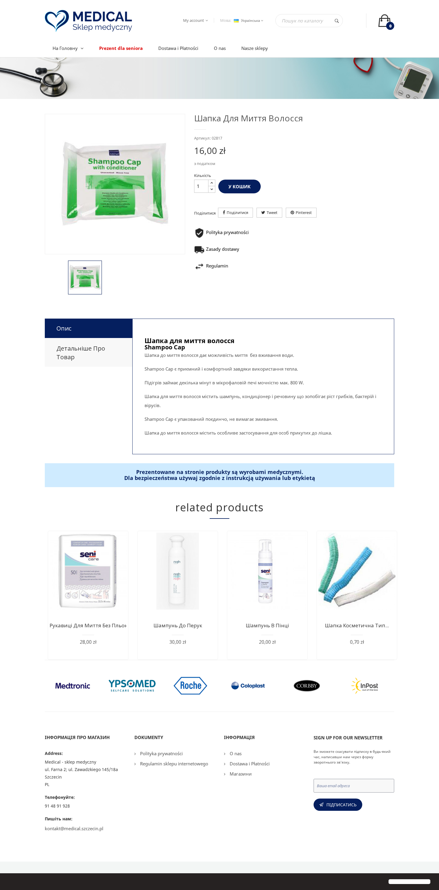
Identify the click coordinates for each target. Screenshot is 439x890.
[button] (9, 882)
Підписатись (341, 805)
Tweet (272, 212)
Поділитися (237, 212)
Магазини (240, 774)
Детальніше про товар (80, 352)
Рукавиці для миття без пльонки (92, 625)
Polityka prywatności (161, 753)
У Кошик (239, 186)
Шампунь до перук (178, 625)
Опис (63, 328)
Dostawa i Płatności (249, 764)
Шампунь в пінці (267, 625)
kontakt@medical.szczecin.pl (74, 828)
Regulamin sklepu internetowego (173, 764)
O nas (235, 753)
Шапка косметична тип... (357, 625)
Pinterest (304, 212)
